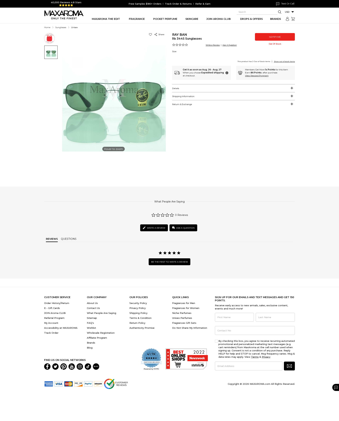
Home (47, 27)
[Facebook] (47, 366)
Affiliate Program (97, 337)
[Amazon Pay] (98, 383)
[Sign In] (287, 19)
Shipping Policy (138, 313)
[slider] (169, 165)
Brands (91, 342)
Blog (90, 347)
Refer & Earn (202, 3)
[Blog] (96, 366)
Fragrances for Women (185, 308)
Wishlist (91, 327)
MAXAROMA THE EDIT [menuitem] (106, 19)
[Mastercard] (68, 383)
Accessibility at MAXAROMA (61, 327)
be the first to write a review (169, 261)
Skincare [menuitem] (191, 19)
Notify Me (275, 37)
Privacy (266, 356)
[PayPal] (88, 383)
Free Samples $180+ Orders (145, 3)
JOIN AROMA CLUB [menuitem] (218, 19)
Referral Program (54, 318)
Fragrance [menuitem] (137, 19)
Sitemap (92, 318)
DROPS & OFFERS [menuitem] (251, 19)
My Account (51, 322)
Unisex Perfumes (182, 318)
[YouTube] (72, 366)
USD (287, 12)
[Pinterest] (63, 366)
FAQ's (90, 322)
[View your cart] (293, 19)
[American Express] (48, 383)
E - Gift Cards (52, 308)
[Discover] (78, 383)
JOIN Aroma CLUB (55, 313)
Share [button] (160, 34)
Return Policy (137, 322)
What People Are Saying (101, 313)
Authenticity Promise (141, 327)
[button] (151, 34)
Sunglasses (60, 27)
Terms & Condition (140, 318)
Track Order (51, 332)
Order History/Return (56, 303)
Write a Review (213, 45)
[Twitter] (55, 366)
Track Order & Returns (178, 3)
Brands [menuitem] (275, 19)
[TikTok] (88, 366)
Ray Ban (179, 35)
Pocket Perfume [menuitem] (165, 19)
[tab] (233, 88)
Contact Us (93, 308)
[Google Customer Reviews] (116, 383)
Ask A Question (229, 45)
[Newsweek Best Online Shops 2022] (186, 359)
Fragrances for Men (183, 303)
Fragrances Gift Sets (184, 322)
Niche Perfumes (181, 313)
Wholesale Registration (101, 332)
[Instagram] (80, 366)
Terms (255, 356)
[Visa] (58, 383)
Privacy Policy (137, 308)
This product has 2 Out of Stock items (253, 61)
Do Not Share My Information (189, 327)
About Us (92, 303)
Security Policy (138, 303)
